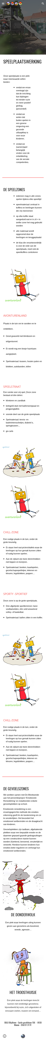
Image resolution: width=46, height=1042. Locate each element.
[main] (23, 61)
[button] (3, 3)
